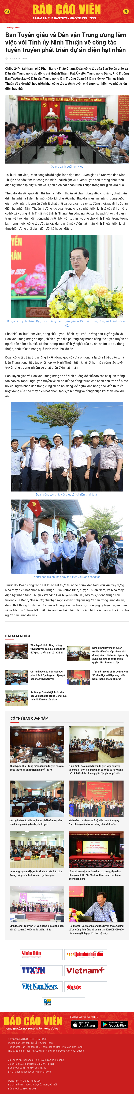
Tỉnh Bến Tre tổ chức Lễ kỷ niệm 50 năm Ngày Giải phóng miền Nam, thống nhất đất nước (110, 675)
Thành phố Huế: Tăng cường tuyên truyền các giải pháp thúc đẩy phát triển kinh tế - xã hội (48, 649)
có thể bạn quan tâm (29, 718)
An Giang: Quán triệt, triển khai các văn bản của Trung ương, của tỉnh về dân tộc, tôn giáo (49, 696)
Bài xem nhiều (17, 636)
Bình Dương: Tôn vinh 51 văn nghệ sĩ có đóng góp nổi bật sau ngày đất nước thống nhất (37, 928)
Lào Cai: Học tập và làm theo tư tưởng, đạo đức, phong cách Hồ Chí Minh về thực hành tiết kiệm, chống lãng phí (95, 875)
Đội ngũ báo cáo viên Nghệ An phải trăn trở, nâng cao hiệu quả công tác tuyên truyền (48, 675)
